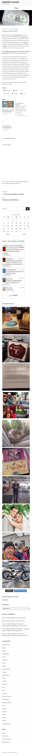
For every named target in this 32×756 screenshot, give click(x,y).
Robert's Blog (10, 2)
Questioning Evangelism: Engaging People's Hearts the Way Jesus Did (14, 280)
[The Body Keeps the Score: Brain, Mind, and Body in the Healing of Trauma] (4, 272)
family (4, 663)
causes (4, 651)
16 (12, 225)
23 (12, 228)
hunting (4, 672)
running (4, 711)
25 (20, 228)
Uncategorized (6, 723)
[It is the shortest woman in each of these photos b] (16, 405)
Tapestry (25, 42)
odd (3, 690)
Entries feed (5, 736)
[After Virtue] (4, 290)
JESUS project (6, 675)
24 (16, 228)
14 (4, 225)
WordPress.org (6, 742)
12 (24, 223)
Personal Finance (6, 696)
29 (8, 231)
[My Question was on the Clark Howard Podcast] (8, 104)
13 (28, 223)
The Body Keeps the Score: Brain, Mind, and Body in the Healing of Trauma (15, 271)
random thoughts (9, 138)
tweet (3, 720)
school (4, 714)
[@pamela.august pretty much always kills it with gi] (16, 348)
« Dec (7, 234)
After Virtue (9, 287)
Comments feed (6, 739)
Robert (16, 29)
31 (16, 231)
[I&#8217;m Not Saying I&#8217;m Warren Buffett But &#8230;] (8, 120)
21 (4, 228)
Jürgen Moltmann (7, 254)
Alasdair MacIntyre (10, 289)
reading (4, 708)
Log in (3, 733)
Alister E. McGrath (7, 265)
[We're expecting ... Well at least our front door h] (16, 433)
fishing (4, 666)
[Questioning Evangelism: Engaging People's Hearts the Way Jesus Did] (4, 281)
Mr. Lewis (4, 684)
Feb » (24, 234)
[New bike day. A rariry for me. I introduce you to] (16, 574)
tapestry (4, 717)
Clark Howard (17, 35)
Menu (16, 8)
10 (16, 223)
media (4, 678)
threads (5, 46)
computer (4, 660)
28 (4, 231)
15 (8, 225)
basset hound (5, 644)
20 (28, 225)
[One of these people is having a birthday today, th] (16, 518)
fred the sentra (6, 669)
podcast (24, 36)
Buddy (4, 648)
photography (5, 699)
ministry (4, 681)
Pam (3, 35)
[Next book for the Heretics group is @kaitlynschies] (16, 320)
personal (4, 693)
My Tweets (5, 599)
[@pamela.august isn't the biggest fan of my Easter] (16, 490)
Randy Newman (6, 283)
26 (24, 228)
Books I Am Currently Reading (13, 245)
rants (3, 705)
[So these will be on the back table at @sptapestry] (16, 461)
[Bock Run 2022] (16, 546)
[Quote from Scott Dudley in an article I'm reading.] (16, 377)
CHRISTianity (5, 654)
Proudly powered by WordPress (9, 752)
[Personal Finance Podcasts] (21, 108)
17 (16, 225)
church (4, 657)
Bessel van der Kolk (7, 274)
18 (20, 225)
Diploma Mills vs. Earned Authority (17, 618)
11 (20, 223)
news (3, 687)
